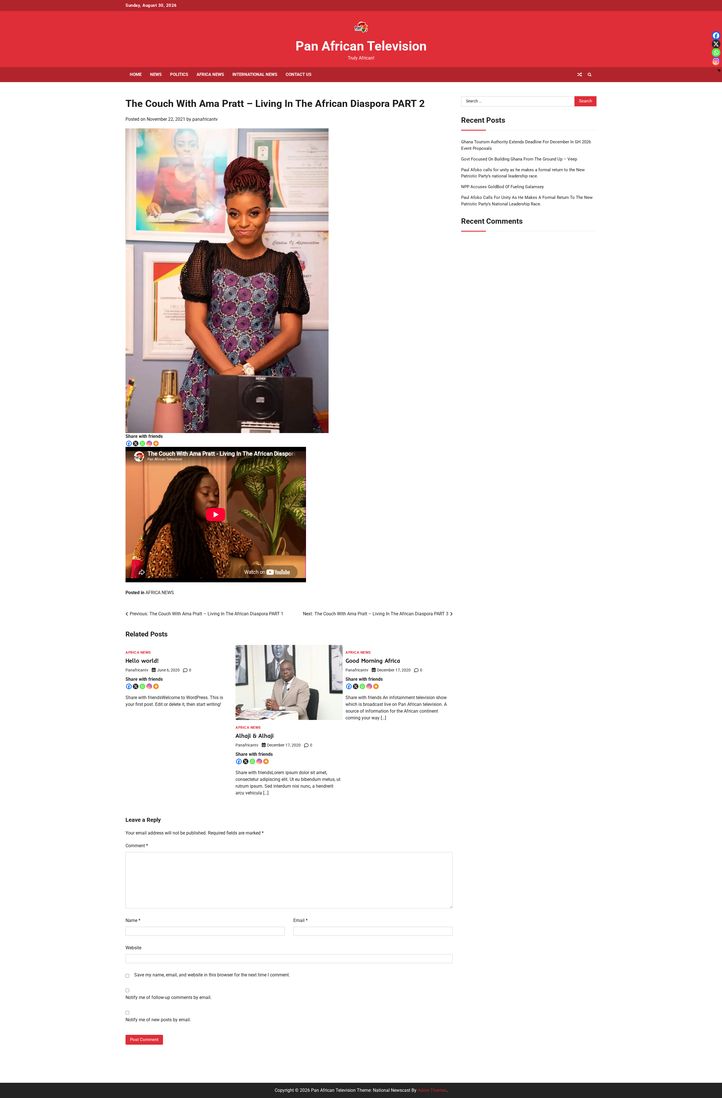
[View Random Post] (579, 74)
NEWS (156, 74)
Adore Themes (432, 1090)
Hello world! (142, 660)
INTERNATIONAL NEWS (254, 74)
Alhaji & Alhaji (254, 735)
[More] (156, 443)
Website (133, 947)
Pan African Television (361, 46)
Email (300, 920)
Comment (137, 845)
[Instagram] (149, 443)
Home (136, 74)
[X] (135, 443)
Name (133, 920)
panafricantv (205, 119)
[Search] (589, 74)
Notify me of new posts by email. (158, 1019)
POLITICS (179, 74)
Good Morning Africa (372, 660)
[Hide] (719, 70)
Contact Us (298, 74)
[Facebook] (129, 443)
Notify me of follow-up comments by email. (169, 997)
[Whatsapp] (142, 443)
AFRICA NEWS (210, 74)
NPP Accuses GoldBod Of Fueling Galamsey (502, 186)
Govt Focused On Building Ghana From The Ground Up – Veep (519, 158)
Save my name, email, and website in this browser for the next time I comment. (212, 975)
